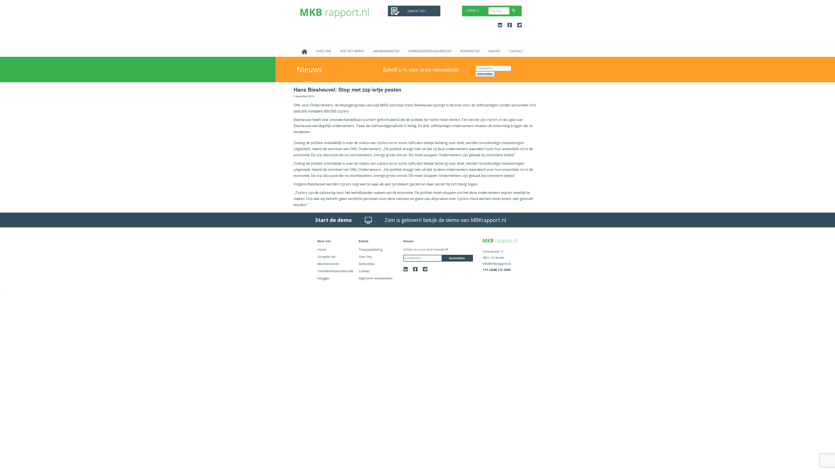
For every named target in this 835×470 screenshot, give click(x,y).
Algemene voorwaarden (375, 278)
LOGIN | (472, 10)
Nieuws (494, 51)
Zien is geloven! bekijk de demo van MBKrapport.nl (445, 219)
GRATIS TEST (416, 11)
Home (321, 249)
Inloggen (323, 278)
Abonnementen (386, 51)
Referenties (470, 51)
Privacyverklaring (370, 249)
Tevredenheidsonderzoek (429, 51)
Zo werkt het (326, 257)
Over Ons (323, 51)
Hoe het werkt (352, 51)
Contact (516, 51)
